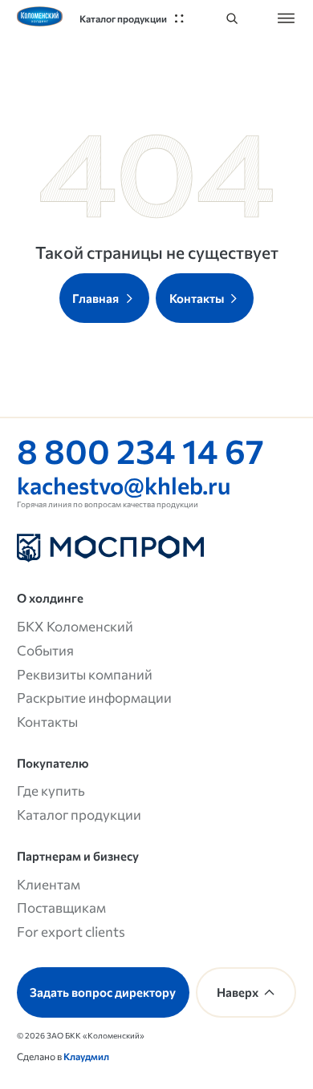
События (45, 650)
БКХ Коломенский (75, 626)
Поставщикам (61, 907)
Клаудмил (86, 1056)
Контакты (47, 721)
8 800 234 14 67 (140, 450)
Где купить (51, 790)
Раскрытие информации (94, 697)
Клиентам (48, 884)
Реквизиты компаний (84, 674)
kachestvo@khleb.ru (123, 484)
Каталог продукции (79, 814)
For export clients (71, 931)
